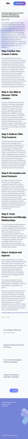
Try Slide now (10, 308)
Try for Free (19, 3)
